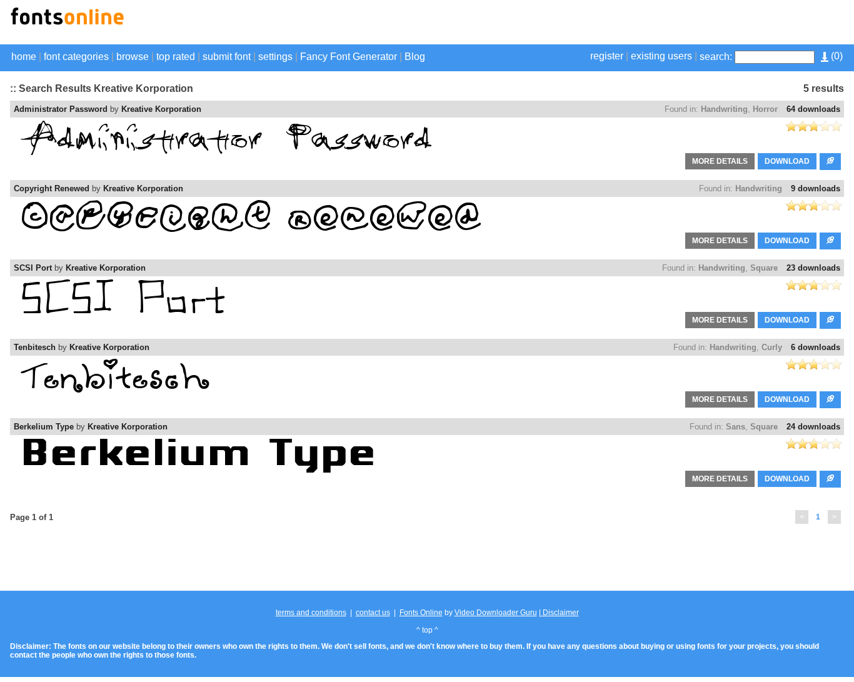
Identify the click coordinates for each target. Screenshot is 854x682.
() (835, 56)
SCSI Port (33, 268)
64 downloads (813, 109)
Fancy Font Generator (348, 56)
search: (716, 56)
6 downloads (815, 347)
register (606, 56)
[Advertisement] (697, 24)
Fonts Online (421, 612)
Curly (771, 347)
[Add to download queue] (830, 161)
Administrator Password (61, 109)
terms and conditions (311, 612)
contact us (373, 612)
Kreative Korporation (161, 109)
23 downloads (813, 268)
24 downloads (813, 426)
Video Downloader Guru (496, 612)
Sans (735, 426)
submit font (227, 56)
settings (275, 56)
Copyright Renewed (51, 188)
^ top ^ (427, 630)
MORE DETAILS (720, 161)
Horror (765, 109)
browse (132, 56)
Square (764, 268)
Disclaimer (560, 612)
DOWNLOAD (787, 161)
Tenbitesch (35, 347)
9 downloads (815, 188)
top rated (175, 56)
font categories (76, 56)
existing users (661, 56)
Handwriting (724, 109)
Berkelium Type (44, 426)
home (23, 56)
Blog (414, 56)
